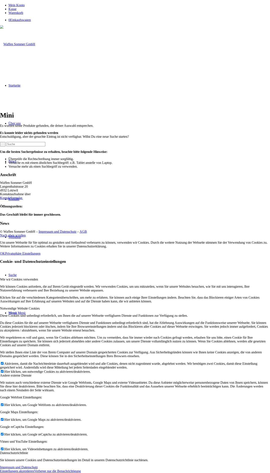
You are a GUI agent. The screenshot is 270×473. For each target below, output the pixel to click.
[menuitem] (139, 5)
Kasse (12, 9)
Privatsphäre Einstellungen (22, 253)
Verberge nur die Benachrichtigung (57, 471)
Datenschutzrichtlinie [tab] (14, 453)
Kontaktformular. (11, 198)
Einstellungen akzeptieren (17, 471)
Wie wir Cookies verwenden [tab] (19, 279)
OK (2, 253)
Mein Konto (16, 5)
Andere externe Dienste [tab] (15, 375)
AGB (83, 231)
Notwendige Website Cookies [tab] (20, 308)
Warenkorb (15, 13)
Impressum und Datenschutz (57, 231)
